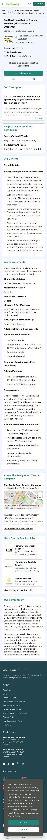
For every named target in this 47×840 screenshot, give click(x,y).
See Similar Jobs (23, 73)
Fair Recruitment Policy (13, 721)
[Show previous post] (19, 668)
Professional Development (14, 702)
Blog (5, 694)
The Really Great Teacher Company (30, 37)
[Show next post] (25, 668)
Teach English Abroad (12, 705)
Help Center (8, 725)
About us (6, 690)
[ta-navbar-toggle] (2, 4)
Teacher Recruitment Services (15, 713)
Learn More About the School (18, 529)
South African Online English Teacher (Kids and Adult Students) (29, 12)
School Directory (10, 698)
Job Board (4, 12)
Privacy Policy (9, 717)
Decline (23, 829)
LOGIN (28, 4)
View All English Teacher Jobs (18, 590)
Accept (23, 822)
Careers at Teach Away (12, 709)
